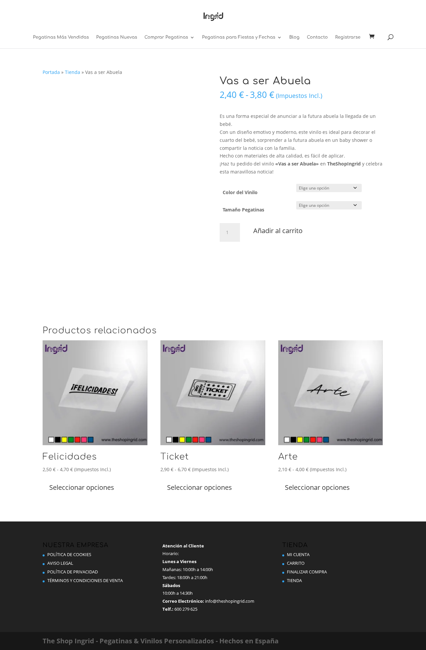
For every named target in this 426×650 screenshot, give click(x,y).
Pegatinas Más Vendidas (61, 37)
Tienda (72, 72)
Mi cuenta (298, 554)
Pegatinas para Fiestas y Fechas (238, 37)
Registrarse (347, 37)
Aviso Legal (60, 563)
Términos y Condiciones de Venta (85, 580)
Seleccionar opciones (81, 487)
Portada (51, 72)
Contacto (317, 37)
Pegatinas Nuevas (116, 37)
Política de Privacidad (72, 572)
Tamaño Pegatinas (243, 209)
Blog (294, 37)
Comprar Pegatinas (166, 37)
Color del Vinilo (240, 192)
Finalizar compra (307, 572)
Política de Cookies (69, 554)
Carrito (296, 563)
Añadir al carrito (278, 230)
